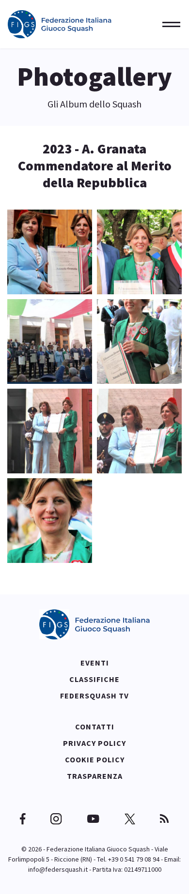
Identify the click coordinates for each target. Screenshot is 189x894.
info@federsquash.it (58, 869)
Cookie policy (95, 759)
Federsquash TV (94, 695)
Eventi (94, 662)
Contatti (94, 726)
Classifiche (94, 679)
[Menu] (168, 24)
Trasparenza (95, 776)
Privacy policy (94, 743)
